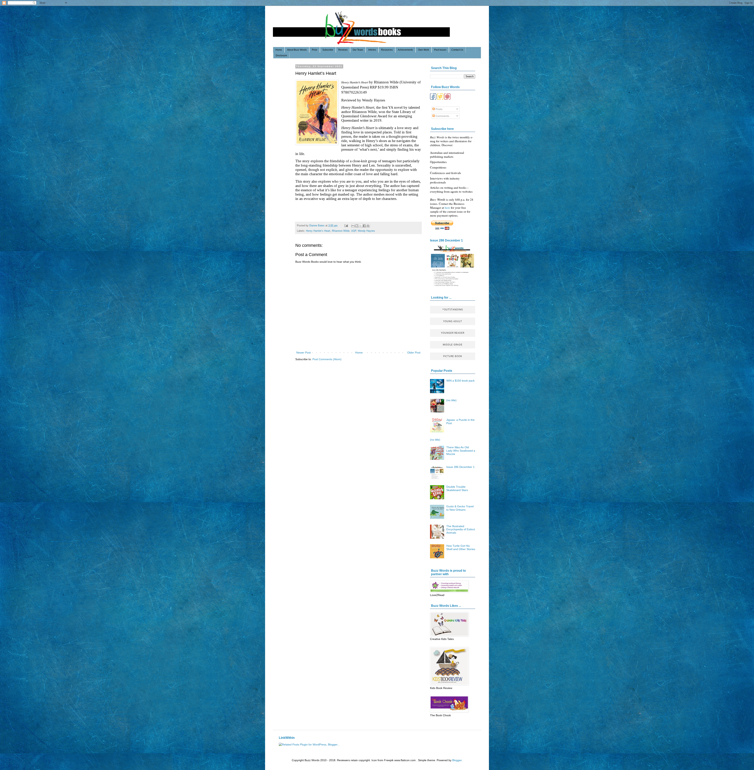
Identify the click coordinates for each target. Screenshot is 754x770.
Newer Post (303, 352)
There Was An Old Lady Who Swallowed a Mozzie (460, 451)
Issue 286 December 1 (446, 240)
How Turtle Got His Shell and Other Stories (460, 547)
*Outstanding (452, 309)
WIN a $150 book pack (460, 380)
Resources (387, 49)
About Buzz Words (297, 49)
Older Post (413, 352)
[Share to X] (360, 226)
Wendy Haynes (366, 231)
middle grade (452, 344)
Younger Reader (452, 332)
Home (278, 49)
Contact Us (457, 49)
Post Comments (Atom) (326, 359)
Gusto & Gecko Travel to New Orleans (460, 508)
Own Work (423, 49)
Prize (314, 49)
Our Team (358, 49)
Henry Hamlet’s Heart (318, 231)
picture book (452, 356)
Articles (372, 49)
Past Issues (440, 49)
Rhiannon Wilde (341, 231)
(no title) (451, 400)
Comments (442, 116)
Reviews (343, 49)
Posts (438, 109)
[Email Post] (346, 225)
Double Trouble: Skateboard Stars (457, 488)
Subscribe (327, 49)
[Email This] (353, 226)
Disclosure (281, 55)
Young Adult (452, 321)
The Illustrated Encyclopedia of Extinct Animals (460, 529)
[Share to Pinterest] (368, 226)
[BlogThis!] (357, 226)
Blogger (457, 760)
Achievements (405, 49)
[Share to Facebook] (364, 226)
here (448, 208)
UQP (353, 231)
